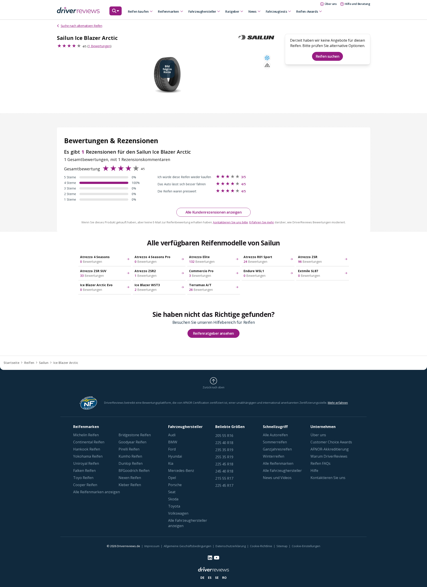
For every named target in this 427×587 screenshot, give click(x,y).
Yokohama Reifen (88, 456)
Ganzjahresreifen (277, 449)
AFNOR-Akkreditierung (329, 449)
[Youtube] (216, 558)
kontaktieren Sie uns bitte (230, 222)
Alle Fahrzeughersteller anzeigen (187, 523)
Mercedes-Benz (181, 470)
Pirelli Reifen (129, 449)
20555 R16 (224, 435)
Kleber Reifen (130, 484)
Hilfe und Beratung (357, 4)
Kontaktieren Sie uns (327, 477)
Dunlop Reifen (131, 463)
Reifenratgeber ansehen (213, 333)
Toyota (174, 506)
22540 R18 (224, 442)
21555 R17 (224, 478)
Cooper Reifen (85, 484)
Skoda (173, 499)
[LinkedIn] (210, 557)
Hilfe (314, 470)
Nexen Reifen (130, 477)
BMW (172, 442)
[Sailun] (258, 37)
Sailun (43, 363)
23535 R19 (224, 449)
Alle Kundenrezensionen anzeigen (213, 212)
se (217, 577)
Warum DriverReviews (328, 456)
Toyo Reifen (83, 477)
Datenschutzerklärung (231, 546)
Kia (170, 463)
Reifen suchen (327, 56)
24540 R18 (224, 471)
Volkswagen (178, 513)
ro (224, 577)
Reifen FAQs (320, 463)
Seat (171, 491)
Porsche (175, 484)
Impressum (151, 546)
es (209, 577)
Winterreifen (273, 456)
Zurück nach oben (213, 387)
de (202, 577)
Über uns (318, 434)
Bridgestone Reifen (135, 434)
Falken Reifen (84, 470)
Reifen (29, 363)
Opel (172, 477)
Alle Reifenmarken (278, 463)
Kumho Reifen (130, 456)
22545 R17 (224, 485)
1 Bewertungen (99, 46)
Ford (172, 449)
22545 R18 (224, 464)
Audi (171, 434)
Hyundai (175, 456)
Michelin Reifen (86, 434)
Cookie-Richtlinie (261, 546)
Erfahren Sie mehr (261, 222)
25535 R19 (224, 457)
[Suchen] (115, 13)
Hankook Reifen (86, 449)
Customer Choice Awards (331, 442)
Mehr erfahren (338, 403)
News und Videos (277, 477)
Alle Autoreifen (275, 434)
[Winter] (267, 57)
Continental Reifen (88, 442)
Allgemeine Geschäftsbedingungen (187, 546)
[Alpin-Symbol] (267, 65)
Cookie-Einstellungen (306, 546)
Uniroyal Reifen (86, 463)
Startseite (11, 363)
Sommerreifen (275, 442)
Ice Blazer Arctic (65, 363)
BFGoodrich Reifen (134, 470)
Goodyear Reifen (132, 442)
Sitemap (282, 546)
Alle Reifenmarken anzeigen (96, 491)
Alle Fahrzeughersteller (282, 470)
